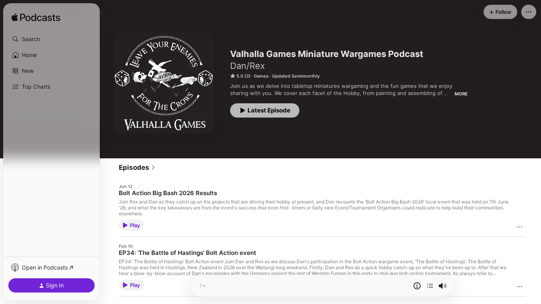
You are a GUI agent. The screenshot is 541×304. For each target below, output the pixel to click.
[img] (35, 18)
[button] (51, 39)
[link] (137, 167)
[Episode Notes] (417, 285)
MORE (461, 94)
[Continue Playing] (430, 285)
